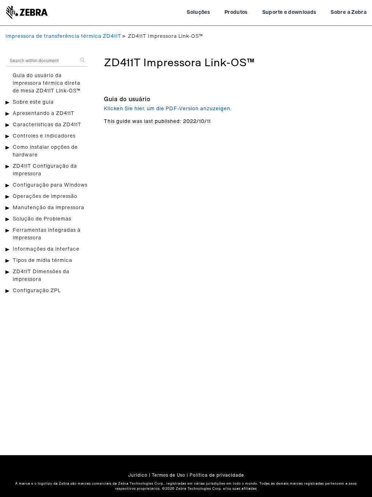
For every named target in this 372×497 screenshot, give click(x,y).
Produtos (236, 12)
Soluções (198, 12)
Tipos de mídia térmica (42, 260)
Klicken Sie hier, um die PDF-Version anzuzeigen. (168, 108)
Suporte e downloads (289, 12)
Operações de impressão (45, 196)
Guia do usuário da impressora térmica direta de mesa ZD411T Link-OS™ (46, 83)
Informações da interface (46, 249)
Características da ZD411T (47, 124)
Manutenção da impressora (48, 207)
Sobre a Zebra (349, 12)
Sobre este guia (33, 102)
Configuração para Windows (50, 185)
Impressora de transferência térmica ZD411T (63, 36)
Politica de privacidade (217, 475)
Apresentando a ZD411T (43, 113)
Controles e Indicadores (44, 136)
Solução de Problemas (42, 219)
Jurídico (137, 475)
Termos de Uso (168, 475)
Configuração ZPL (37, 290)
